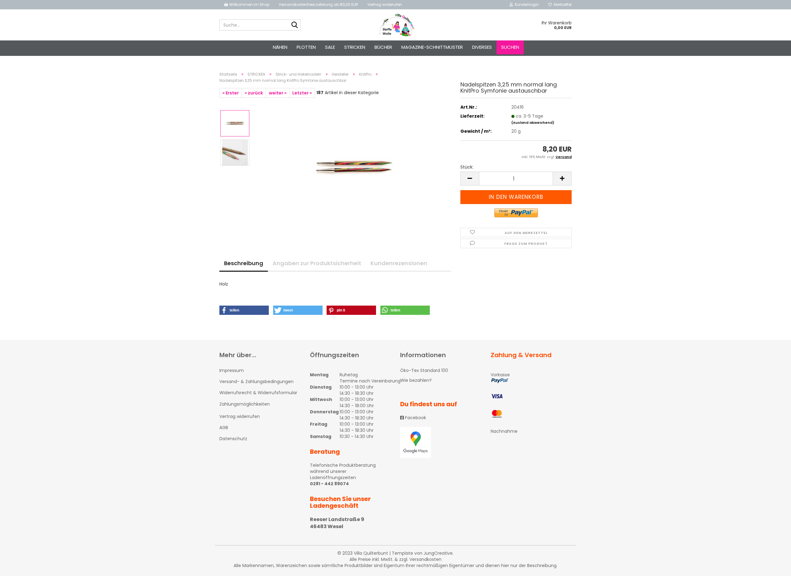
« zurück (254, 93)
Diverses (482, 47)
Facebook (415, 418)
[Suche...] (295, 25)
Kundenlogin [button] (526, 4)
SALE (330, 47)
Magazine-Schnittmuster (432, 47)
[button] (244, 310)
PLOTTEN (306, 47)
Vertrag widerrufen (384, 4)
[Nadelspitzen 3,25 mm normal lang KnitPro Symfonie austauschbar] (353, 167)
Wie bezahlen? (416, 380)
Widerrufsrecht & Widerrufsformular (258, 393)
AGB (223, 427)
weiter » (277, 93)
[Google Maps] (440, 442)
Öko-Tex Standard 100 (424, 370)
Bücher (383, 47)
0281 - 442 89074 (329, 484)
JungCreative (438, 553)
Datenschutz (233, 439)
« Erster (230, 93)
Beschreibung (243, 263)
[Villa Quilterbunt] (395, 25)
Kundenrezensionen (398, 263)
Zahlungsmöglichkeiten (244, 404)
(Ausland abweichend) (532, 122)
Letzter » (302, 93)
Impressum (231, 370)
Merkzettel (562, 4)
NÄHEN (280, 47)
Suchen (510, 47)
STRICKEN (354, 47)
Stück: (466, 167)
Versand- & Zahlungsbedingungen (256, 381)
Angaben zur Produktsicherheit (317, 263)
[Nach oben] (774, 566)
